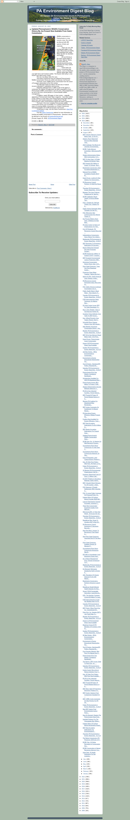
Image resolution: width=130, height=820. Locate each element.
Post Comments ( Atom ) (44, 188)
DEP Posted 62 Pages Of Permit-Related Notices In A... (91, 396)
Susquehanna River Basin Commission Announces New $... (91, 550)
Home (52, 184)
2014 (83, 796)
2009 (83, 808)
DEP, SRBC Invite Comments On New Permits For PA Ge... (91, 700)
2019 (83, 784)
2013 (83, 798)
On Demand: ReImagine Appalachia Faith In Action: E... (91, 570)
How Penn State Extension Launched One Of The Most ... (92, 538)
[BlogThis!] (35, 121)
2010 (83, 805)
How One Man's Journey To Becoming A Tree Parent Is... (91, 532)
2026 (83, 113)
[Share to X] (37, 121)
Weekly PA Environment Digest (90, 53)
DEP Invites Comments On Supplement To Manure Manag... (91, 409)
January (85, 773)
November (86, 125)
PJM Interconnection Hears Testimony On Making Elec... (91, 301)
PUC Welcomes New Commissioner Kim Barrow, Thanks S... (91, 214)
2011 (83, 803)
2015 (83, 793)
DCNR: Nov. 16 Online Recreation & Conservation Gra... (91, 744)
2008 (83, 810)
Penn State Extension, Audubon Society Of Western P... (89, 544)
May (84, 764)
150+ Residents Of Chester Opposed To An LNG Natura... (91, 576)
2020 (83, 781)
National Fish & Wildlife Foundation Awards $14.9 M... (91, 173)
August (85, 132)
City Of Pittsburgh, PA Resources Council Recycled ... (92, 230)
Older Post (72, 184)
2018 (83, 786)
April (84, 766)
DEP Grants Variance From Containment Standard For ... (91, 694)
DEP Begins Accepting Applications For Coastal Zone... (91, 431)
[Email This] (33, 121)
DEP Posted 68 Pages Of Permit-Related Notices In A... (91, 684)
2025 (83, 116)
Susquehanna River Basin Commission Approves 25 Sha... (91, 453)
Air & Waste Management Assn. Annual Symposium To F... (91, 560)
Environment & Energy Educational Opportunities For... (91, 359)
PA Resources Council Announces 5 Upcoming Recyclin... (90, 526)
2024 (83, 118)
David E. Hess (86, 64)
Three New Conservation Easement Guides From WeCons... (90, 507)
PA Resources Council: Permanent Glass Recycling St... (92, 282)
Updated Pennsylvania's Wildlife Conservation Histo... (90, 437)
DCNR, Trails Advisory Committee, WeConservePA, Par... (92, 150)
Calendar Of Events (87, 45)
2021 (83, 779)
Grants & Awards (86, 43)
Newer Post (32, 184)
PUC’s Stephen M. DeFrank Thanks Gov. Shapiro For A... (91, 204)
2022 (83, 777)
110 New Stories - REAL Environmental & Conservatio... (90, 353)
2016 (83, 791)
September (86, 130)
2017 (83, 789)
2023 (83, 121)
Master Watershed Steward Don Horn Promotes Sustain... (91, 249)
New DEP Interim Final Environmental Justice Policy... (90, 711)
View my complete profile (89, 103)
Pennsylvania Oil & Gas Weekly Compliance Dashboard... (90, 374)
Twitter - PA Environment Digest (90, 47)
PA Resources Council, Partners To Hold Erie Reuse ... (92, 184)
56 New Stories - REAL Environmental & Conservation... (89, 637)
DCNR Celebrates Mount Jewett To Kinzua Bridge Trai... (91, 198)
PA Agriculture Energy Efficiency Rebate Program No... (91, 415)
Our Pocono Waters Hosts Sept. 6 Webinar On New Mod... (91, 220)
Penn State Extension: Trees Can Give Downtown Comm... (91, 268)
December (86, 123)
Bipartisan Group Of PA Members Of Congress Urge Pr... (92, 626)
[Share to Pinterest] (42, 121)
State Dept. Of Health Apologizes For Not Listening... (89, 754)
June (84, 761)
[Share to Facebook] (40, 121)
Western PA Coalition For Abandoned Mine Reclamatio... (90, 403)
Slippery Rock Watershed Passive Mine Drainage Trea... (90, 140)
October (85, 128)
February (86, 771)
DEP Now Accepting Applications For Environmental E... (89, 729)
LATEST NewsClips (87, 40)
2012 (83, 801)
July (84, 759)
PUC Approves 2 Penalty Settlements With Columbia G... (91, 489)
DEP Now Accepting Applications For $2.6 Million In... (92, 425)
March (85, 769)
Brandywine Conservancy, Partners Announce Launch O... (91, 582)
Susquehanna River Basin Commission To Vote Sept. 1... (91, 447)
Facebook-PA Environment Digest (91, 50)
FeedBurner (56, 208)
